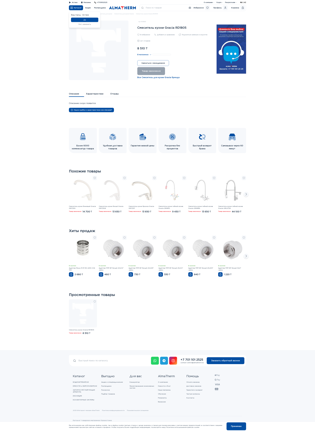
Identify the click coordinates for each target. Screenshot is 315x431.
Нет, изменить (84, 24)
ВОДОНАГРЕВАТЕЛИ (81, 382)
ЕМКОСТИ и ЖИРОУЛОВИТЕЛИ (85, 386)
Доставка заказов (193, 386)
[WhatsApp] (155, 361)
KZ (245, 2)
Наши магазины (164, 390)
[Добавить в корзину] (71, 274)
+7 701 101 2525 (192, 359)
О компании (208, 2)
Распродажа (100, 8)
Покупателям (230, 2)
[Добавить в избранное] (95, 178)
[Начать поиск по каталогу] (142, 7)
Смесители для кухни (104, 14)
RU (241, 2)
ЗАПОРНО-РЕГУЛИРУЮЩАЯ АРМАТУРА (84, 391)
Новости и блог (164, 386)
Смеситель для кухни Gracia (124, 14)
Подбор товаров (108, 394)
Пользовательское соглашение (138, 410)
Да (84, 20)
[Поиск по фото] (190, 8)
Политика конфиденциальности (113, 410)
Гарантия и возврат (194, 390)
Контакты (190, 398)
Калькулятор (135, 382)
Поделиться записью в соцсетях (194, 35)
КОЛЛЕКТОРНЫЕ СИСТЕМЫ (83, 400)
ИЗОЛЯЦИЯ (77, 396)
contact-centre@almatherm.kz (192, 362)
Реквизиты (162, 398)
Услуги (218, 2)
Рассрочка (105, 390)
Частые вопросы (193, 394)
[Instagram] (173, 361)
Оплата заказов (193, 382)
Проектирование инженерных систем (142, 387)
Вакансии (162, 402)
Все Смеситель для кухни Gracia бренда (158, 77)
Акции (88, 8)
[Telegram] (164, 361)
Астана (74, 2)
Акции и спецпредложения (112, 382)
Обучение (162, 394)
